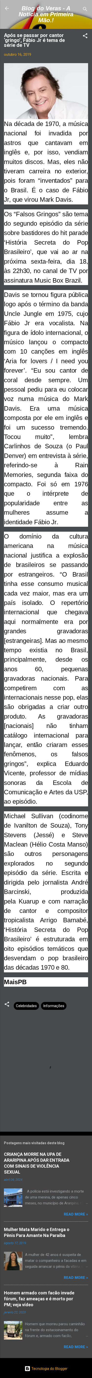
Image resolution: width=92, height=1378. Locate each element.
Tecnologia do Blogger (48, 1368)
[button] (85, 36)
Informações (53, 1006)
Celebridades (26, 1006)
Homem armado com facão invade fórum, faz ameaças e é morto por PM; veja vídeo (39, 1298)
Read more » (76, 1214)
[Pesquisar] (85, 10)
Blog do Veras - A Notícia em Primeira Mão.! (46, 14)
